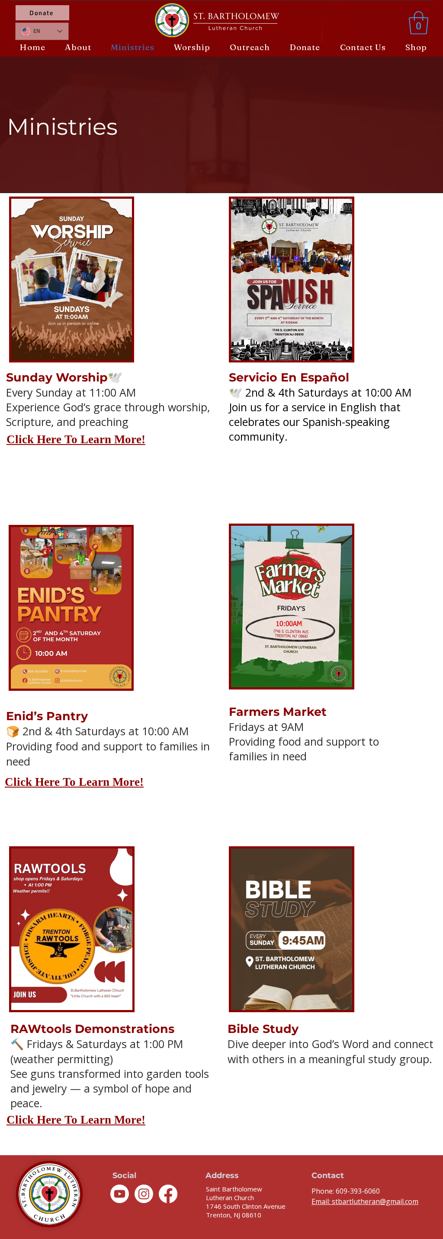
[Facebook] (168, 1194)
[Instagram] (144, 1194)
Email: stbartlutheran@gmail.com (364, 1201)
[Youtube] (119, 1194)
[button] (418, 23)
